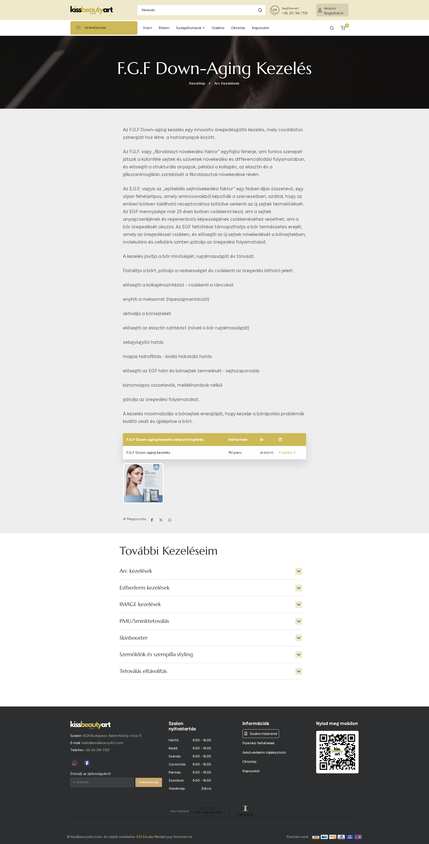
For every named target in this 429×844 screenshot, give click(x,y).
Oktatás (249, 761)
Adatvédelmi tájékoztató (264, 752)
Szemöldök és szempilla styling (156, 654)
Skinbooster (133, 637)
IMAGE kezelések (140, 604)
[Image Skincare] (245, 811)
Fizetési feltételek (258, 743)
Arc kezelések (136, 571)
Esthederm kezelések (145, 587)
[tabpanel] (211, 621)
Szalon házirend (263, 733)
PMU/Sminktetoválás (144, 621)
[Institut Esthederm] (207, 811)
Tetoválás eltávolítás (143, 671)
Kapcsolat (251, 771)
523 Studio (145, 837)
